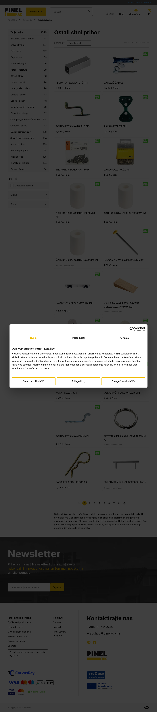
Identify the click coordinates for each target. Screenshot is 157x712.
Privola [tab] (32, 338)
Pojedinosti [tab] (78, 338)
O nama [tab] (124, 338)
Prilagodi (77, 381)
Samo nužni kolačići (33, 381)
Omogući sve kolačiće (123, 381)
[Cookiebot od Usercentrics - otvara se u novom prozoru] (131, 329)
